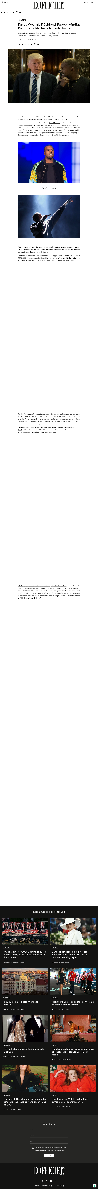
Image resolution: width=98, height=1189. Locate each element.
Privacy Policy (59, 1151)
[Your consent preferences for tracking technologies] (94, 1185)
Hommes (22, 20)
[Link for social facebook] (47, 1181)
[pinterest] (7, 13)
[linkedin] (10, 13)
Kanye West (33, 119)
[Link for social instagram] (51, 1181)
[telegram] (19, 13)
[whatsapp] (16, 13)
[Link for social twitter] (43, 1181)
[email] (1, 13)
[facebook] (4, 13)
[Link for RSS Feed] (55, 1181)
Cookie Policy (59, 1186)
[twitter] (13, 13)
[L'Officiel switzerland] (49, 5)
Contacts (37, 1186)
